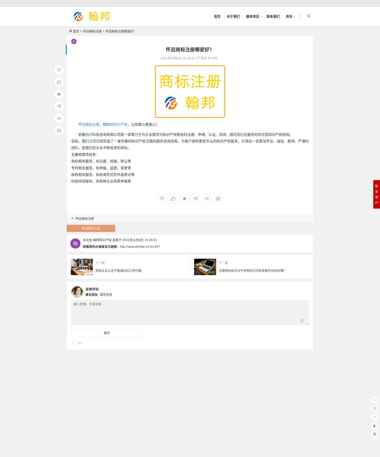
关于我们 (233, 16)
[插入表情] (301, 321)
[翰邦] (92, 20)
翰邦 (88, 134)
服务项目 (252, 16)
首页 (217, 16)
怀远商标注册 (92, 31)
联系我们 (273, 16)
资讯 (289, 16)
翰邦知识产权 (117, 124)
